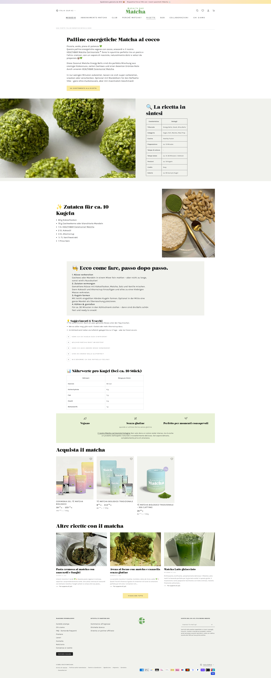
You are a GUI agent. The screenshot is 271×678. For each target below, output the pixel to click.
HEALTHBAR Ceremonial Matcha (98, 69)
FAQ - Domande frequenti (66, 631)
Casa (57, 28)
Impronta (116, 667)
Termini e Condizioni (94, 667)
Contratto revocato (64, 654)
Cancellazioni (62, 670)
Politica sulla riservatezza (77, 667)
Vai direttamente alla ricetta (83, 88)
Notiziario (60, 644)
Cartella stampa (62, 624)
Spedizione (107, 667)
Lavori (58, 638)
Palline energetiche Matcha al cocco (79, 28)
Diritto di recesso (61, 667)
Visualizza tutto (135, 595)
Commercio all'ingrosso (100, 624)
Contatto (60, 641)
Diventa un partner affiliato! (102, 631)
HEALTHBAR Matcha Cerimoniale (83, 52)
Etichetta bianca (98, 627)
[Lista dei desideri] (202, 10)
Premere (59, 634)
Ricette (62, 28)
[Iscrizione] (212, 624)
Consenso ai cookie (64, 648)
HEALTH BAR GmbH (67, 664)
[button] (197, 10)
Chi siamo (60, 627)
